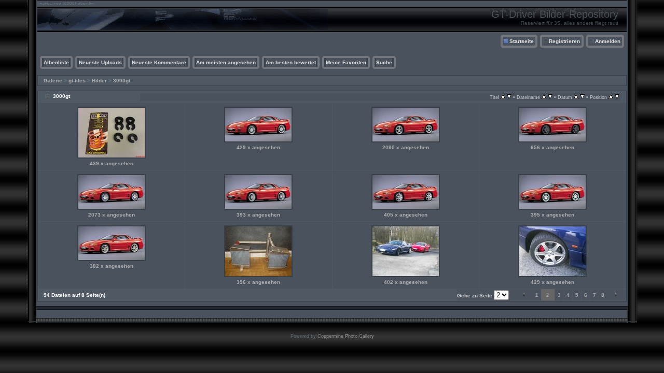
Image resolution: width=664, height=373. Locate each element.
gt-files (77, 80)
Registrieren (564, 41)
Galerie (53, 80)
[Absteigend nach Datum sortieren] (582, 97)
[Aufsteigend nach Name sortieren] (544, 97)
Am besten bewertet (291, 62)
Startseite (521, 41)
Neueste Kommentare (159, 62)
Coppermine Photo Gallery (345, 336)
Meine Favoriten (346, 62)
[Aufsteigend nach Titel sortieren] (503, 97)
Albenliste (56, 62)
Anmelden (607, 41)
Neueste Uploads (100, 62)
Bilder (99, 80)
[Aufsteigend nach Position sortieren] (610, 97)
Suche (384, 62)
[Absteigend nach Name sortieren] (550, 97)
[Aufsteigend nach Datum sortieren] (576, 97)
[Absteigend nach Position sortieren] (617, 97)
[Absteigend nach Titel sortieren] (509, 97)
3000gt (121, 80)
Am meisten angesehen (226, 62)
